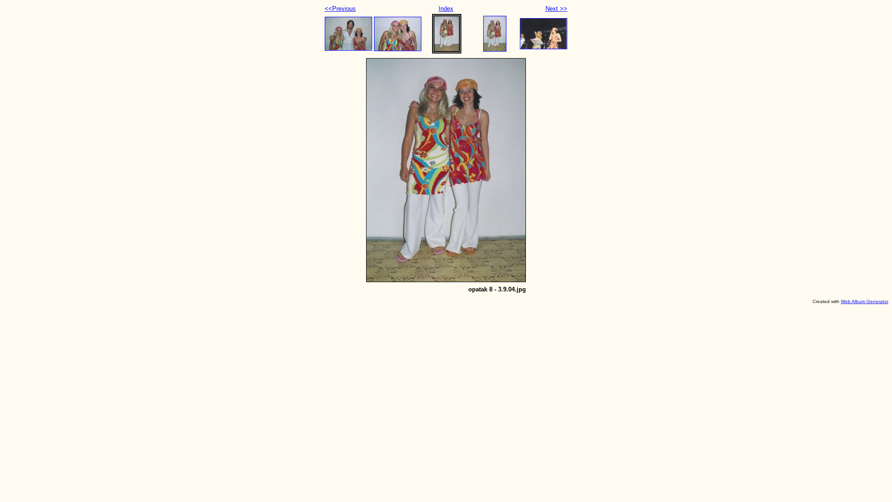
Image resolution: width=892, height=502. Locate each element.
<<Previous (340, 8)
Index (446, 8)
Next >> (556, 8)
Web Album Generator (864, 301)
